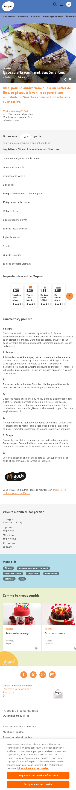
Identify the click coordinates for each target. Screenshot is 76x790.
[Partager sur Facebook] (23, 674)
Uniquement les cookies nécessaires (38, 775)
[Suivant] (69, 296)
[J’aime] (36, 648)
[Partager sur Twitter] (33, 674)
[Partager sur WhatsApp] (42, 674)
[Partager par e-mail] (52, 674)
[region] (38, 764)
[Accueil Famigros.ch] (8, 6)
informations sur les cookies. (33, 768)
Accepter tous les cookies (38, 784)
